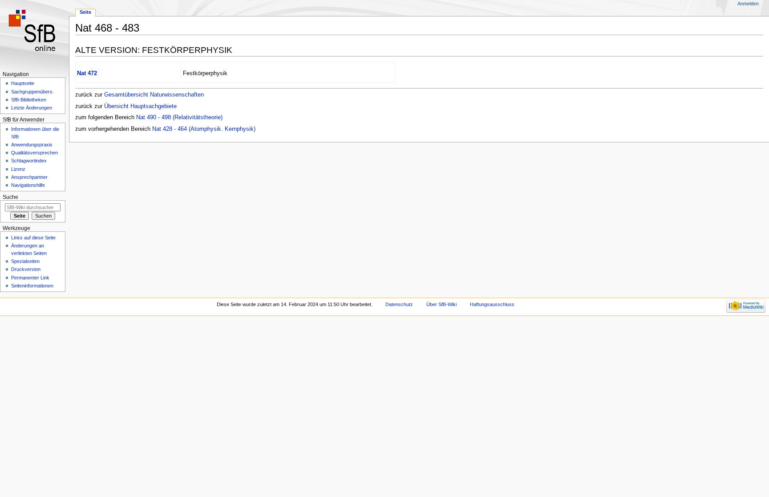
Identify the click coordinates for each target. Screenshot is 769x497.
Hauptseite (22, 83)
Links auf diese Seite (33, 237)
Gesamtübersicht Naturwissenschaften (154, 95)
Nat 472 (87, 73)
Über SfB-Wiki (441, 304)
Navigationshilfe (28, 185)
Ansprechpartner (29, 177)
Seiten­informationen (32, 285)
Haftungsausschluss (492, 304)
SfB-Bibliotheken (28, 99)
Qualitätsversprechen (34, 152)
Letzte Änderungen (31, 107)
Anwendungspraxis (32, 144)
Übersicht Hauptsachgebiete (140, 106)
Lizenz (18, 169)
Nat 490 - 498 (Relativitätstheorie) (179, 117)
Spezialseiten (25, 261)
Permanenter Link (30, 277)
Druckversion (25, 269)
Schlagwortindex (29, 160)
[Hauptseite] (34, 34)
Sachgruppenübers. (32, 91)
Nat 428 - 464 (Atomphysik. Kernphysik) (203, 129)
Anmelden (748, 3)
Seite (85, 12)
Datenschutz (399, 304)
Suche (10, 197)
